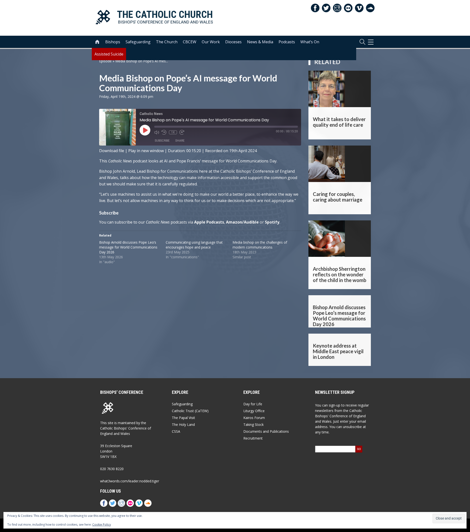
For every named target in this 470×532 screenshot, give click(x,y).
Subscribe (162, 140)
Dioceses (233, 42)
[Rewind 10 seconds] (164, 132)
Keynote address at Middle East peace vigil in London (338, 351)
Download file (111, 150)
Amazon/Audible (242, 222)
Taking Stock (253, 424)
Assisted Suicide (108, 54)
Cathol (151, 222)
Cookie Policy (101, 524)
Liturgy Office (254, 410)
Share (180, 140)
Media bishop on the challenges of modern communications (260, 244)
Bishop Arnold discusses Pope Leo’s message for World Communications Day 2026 (128, 247)
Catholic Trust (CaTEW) (190, 410)
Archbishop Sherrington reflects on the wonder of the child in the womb (339, 274)
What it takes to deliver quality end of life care (339, 122)
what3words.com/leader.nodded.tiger (129, 481)
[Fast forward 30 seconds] (181, 132)
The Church (166, 42)
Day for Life (252, 404)
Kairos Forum (254, 417)
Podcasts (287, 42)
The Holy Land (183, 424)
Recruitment (253, 438)
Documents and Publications (266, 431)
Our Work (211, 42)
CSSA (176, 431)
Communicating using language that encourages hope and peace (194, 244)
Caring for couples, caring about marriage (337, 197)
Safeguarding (138, 42)
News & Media (260, 42)
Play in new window (146, 150)
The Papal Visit (183, 417)
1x (173, 132)
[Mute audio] (156, 132)
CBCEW (189, 42)
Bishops (112, 42)
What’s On (309, 42)
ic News (163, 222)
